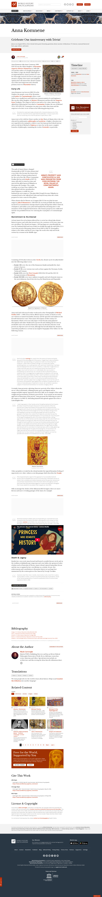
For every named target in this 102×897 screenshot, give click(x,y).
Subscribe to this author (56, 646)
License (50, 588)
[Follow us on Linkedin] (52, 856)
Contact (21, 849)
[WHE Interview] (21, 663)
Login (87, 11)
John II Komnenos (24, 202)
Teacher (74, 123)
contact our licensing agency (41, 818)
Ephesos (33, 125)
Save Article (15, 61)
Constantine (40, 104)
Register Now (16, 49)
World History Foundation (38, 860)
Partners (71, 849)
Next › (47, 745)
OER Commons (55, 828)
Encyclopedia (27, 11)
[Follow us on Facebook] (44, 856)
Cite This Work (43, 588)
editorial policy (47, 596)
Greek (38, 260)
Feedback (34, 849)
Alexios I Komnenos (25, 68)
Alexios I (35, 100)
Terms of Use (64, 849)
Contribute (58, 11)
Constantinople (27, 96)
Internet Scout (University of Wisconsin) (21, 828)
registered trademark (61, 867)
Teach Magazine (80, 828)
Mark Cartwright (21, 56)
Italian (19, 675)
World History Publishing (35, 861)
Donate (30, 765)
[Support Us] (1, 882)
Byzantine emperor (76, 82)
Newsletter (28, 849)
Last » (53, 745)
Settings (85, 849)
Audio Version (46, 61)
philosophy (32, 121)
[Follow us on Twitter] (47, 856)
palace (17, 96)
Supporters (78, 849)
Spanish (25, 675)
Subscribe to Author (36, 61)
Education (39, 11)
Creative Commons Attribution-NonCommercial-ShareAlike (45, 809)
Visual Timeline (82, 68)
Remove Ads (60, 237)
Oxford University (47, 827)
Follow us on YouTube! (19, 164)
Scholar (74, 128)
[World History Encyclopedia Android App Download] (83, 843)
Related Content (28, 588)
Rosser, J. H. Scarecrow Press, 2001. (26, 636)
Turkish (30, 675)
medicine (42, 121)
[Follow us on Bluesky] (49, 856)
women (25, 522)
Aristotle (46, 127)
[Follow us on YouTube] (58, 856)
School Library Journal (67, 828)
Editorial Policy (47, 849)
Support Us (70, 11)
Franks (59, 473)
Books (36, 588)
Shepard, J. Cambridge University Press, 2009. (34, 638)
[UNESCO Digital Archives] (51, 877)
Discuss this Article (20, 585)
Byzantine (27, 84)
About (79, 11)
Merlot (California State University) (42, 828)
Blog (40, 849)
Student (75, 125)
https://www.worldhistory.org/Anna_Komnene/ (25, 783)
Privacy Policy (55, 849)
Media (48, 11)
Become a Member (20, 765)
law (42, 119)
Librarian (75, 126)
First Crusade (33, 273)
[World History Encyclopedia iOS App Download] (74, 843)
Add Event (74, 68)
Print (53, 61)
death (27, 179)
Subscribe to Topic (24, 61)
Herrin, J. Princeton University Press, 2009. (23, 633)
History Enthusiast (77, 122)
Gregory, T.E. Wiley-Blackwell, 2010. (24, 632)
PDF (58, 61)
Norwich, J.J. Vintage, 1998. (23, 635)
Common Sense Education (83, 827)
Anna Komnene (75, 85)
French (14, 675)
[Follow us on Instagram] (55, 856)
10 (43, 745)
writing (28, 358)
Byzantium (31, 275)
